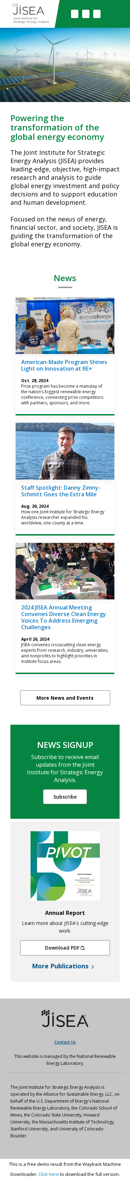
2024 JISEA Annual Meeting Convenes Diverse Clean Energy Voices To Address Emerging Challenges (63, 617)
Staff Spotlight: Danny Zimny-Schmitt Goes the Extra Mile (61, 491)
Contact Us (65, 1042)
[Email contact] (74, 14)
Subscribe (65, 796)
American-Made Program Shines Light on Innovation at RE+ (64, 365)
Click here (48, 1174)
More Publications (61, 966)
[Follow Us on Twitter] (85, 14)
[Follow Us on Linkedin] (97, 14)
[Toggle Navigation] (116, 14)
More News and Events (65, 697)
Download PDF (62, 947)
